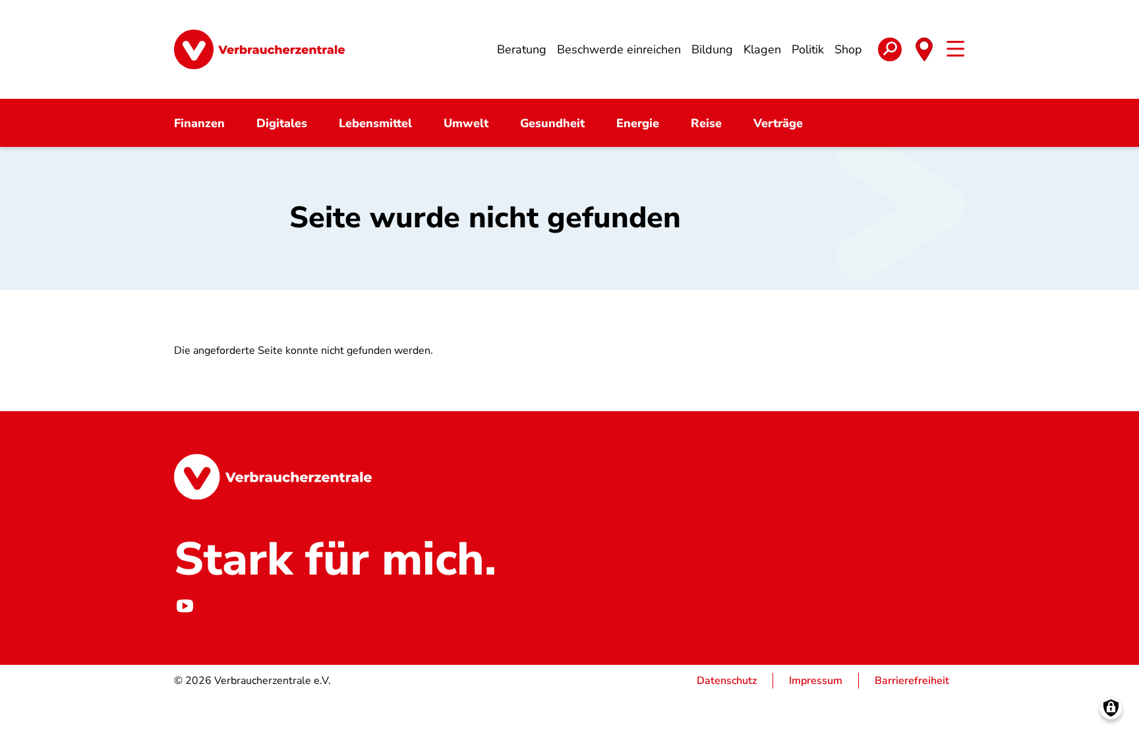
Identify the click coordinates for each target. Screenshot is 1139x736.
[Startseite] (259, 49)
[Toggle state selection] (924, 49)
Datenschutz (727, 680)
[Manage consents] (1111, 708)
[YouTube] (184, 605)
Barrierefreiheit (912, 680)
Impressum (815, 680)
